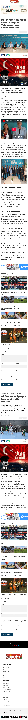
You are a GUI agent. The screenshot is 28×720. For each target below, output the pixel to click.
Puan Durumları (6, 691)
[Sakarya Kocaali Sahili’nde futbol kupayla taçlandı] (7, 300)
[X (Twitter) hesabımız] (12, 645)
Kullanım (5, 703)
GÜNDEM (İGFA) (6, 667)
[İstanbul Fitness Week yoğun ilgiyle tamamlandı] (14, 335)
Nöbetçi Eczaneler (7, 689)
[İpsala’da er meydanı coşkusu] (20, 300)
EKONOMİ (5, 673)
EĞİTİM (4, 677)
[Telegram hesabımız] (18, 645)
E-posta (17, 363)
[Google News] (24, 55)
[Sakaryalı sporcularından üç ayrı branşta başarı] (14, 283)
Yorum (3, 354)
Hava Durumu (6, 683)
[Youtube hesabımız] (14, 645)
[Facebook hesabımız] (10, 645)
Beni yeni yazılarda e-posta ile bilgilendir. (10, 379)
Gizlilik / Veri (5, 699)
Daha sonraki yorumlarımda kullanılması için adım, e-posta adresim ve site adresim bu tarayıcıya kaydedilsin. (14, 371)
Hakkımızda (5, 697)
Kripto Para (5, 685)
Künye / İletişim (6, 705)
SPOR (25, 32)
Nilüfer (20, 32)
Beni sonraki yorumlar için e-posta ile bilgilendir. (11, 376)
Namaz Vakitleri (6, 687)
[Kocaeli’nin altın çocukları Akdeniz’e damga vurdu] (20, 316)
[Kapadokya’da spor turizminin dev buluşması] (7, 316)
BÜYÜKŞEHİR (6, 671)
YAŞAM (4, 669)
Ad (2, 363)
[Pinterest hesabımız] (16, 645)
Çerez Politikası (6, 701)
